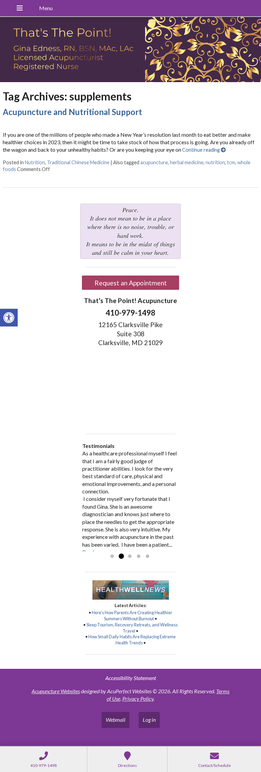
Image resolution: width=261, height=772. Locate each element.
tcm (231, 162)
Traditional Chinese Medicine (78, 162)
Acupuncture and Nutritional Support (72, 112)
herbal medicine (187, 162)
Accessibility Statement (130, 678)
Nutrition (35, 162)
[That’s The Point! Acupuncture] (130, 50)
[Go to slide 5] (147, 556)
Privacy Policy (138, 698)
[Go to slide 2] (121, 556)
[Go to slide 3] (129, 556)
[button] (9, 317)
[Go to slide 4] (138, 556)
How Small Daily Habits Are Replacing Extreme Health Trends (132, 639)
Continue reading (201, 150)
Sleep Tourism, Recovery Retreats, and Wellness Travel (132, 628)
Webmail (115, 719)
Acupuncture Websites (56, 691)
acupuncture (154, 162)
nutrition (215, 162)
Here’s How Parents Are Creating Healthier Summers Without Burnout (132, 615)
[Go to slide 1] (112, 556)
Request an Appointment (130, 283)
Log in (149, 719)
